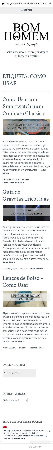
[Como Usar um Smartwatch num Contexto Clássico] (26, 134)
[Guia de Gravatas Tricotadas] (26, 220)
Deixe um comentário (13, 182)
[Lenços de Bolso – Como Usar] (26, 306)
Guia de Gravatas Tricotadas (26, 195)
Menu (28, 10)
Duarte (25, 179)
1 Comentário (36, 268)
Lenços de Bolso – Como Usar (23, 282)
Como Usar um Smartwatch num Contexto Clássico (23, 106)
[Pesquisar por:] (19, 373)
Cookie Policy (18, 438)
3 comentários (36, 347)
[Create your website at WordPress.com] (26, 3)
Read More (9, 262)
